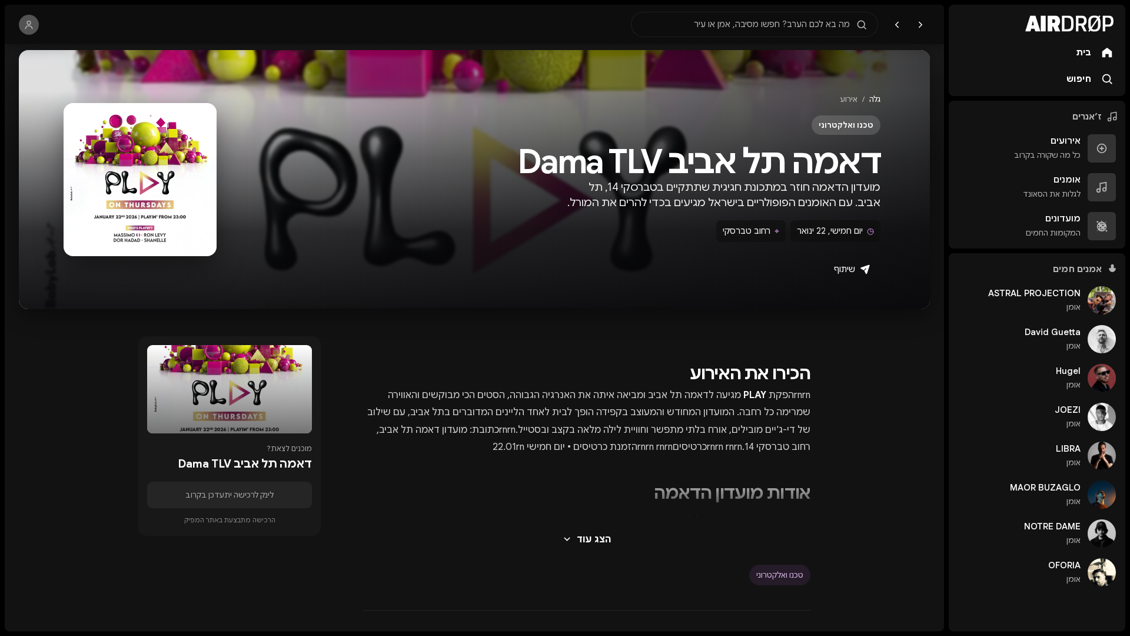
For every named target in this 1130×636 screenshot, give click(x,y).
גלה (874, 99)
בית (1083, 52)
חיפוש (1078, 79)
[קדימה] (897, 24)
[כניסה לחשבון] (29, 25)
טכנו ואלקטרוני (779, 575)
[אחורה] (920, 24)
